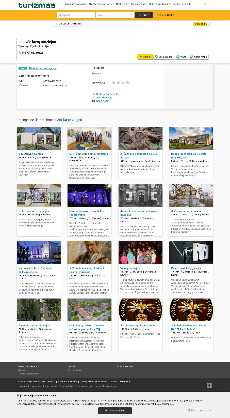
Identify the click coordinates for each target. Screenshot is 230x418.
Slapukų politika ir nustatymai (93, 382)
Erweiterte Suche (165, 15)
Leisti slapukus (117, 410)
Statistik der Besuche (107, 94)
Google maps (165, 57)
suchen (144, 15)
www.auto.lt (36, 386)
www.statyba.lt (69, 386)
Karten (110, 4)
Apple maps (200, 57)
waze (183, 57)
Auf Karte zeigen (69, 120)
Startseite (22, 370)
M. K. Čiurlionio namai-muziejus (88, 153)
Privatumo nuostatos (67, 382)
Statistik (113, 382)
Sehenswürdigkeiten (160, 4)
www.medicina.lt (86, 386)
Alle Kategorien (97, 4)
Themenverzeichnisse (28, 374)
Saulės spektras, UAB (36, 382)
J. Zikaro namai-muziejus (186, 211)
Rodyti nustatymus (198, 410)
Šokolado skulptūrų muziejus (137, 325)
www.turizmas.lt (52, 386)
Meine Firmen (182, 4)
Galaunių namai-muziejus (34, 325)
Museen (96, 73)
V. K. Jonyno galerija (31, 153)
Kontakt (51, 382)
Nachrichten (122, 4)
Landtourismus (139, 4)
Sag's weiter (102, 101)
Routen (78, 370)
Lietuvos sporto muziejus (34, 211)
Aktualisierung (104, 97)
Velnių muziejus (130, 268)
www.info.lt (24, 386)
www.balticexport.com (106, 386)
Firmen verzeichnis (75, 4)
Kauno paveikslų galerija (186, 268)
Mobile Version (125, 366)
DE (205, 4)
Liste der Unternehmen (69, 24)
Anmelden (125, 382)
